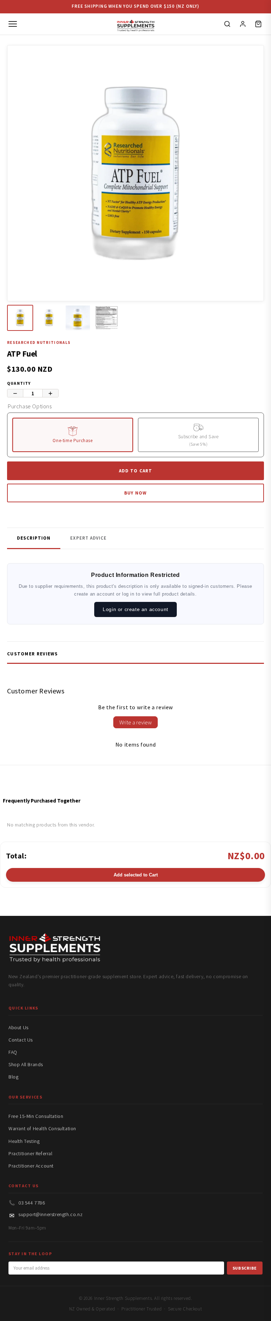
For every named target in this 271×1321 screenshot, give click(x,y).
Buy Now (135, 493)
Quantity (19, 383)
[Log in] (243, 24)
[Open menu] (13, 24)
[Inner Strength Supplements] (135, 24)
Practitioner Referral (30, 1153)
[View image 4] (107, 318)
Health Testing (24, 1141)
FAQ (12, 1052)
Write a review (135, 722)
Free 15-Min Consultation (35, 1116)
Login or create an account (135, 609)
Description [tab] (33, 538)
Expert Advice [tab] (88, 538)
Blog (13, 1077)
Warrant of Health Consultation (42, 1128)
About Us (18, 1027)
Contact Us (20, 1040)
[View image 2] (49, 318)
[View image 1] (20, 318)
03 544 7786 (31, 1203)
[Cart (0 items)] (258, 24)
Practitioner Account (31, 1166)
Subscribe (245, 1268)
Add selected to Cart (136, 874)
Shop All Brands (25, 1064)
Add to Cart (135, 471)
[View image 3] (78, 318)
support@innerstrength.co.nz (50, 1214)
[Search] (227, 24)
